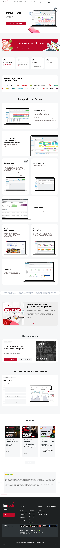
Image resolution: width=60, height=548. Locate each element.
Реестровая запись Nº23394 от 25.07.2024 (9, 293)
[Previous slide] (1, 483)
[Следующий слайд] (58, 441)
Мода (21, 515)
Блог (34, 1)
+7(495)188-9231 (6, 509)
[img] (26, 161)
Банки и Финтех (23, 517)
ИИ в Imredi (22, 508)
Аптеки (21, 518)
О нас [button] (28, 1)
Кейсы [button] (31, 1)
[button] (44, 2)
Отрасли (24, 1)
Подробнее (29, 323)
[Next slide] (59, 483)
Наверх (56, 544)
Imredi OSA (31, 522)
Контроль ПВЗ (22, 520)
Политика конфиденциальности (21, 542)
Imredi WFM (31, 520)
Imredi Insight (31, 517)
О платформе (16, 1)
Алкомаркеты (22, 514)
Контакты (40, 506)
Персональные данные (30, 542)
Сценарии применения (42, 514)
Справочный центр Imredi (40, 542)
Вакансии (40, 505)
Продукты (20, 1)
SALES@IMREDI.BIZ (7, 510)
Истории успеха (41, 512)
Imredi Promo (8, 341)
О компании (22, 506)
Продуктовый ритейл (24, 512)
